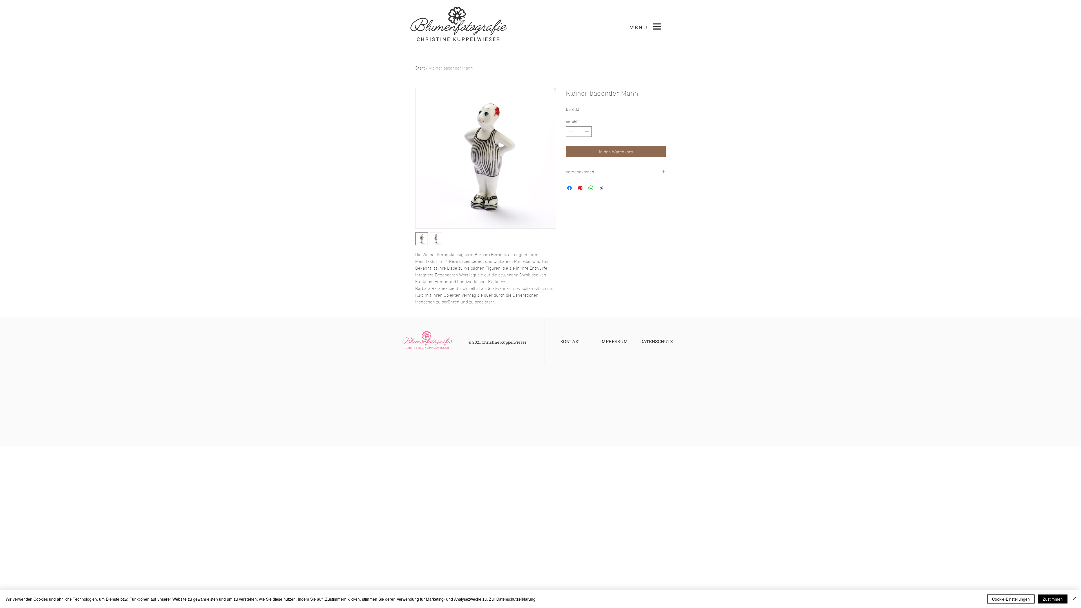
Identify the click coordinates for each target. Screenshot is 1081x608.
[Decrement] (570, 132)
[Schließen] (1074, 598)
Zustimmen (1053, 599)
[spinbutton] (579, 132)
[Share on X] (601, 188)
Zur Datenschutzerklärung (512, 599)
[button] (657, 26)
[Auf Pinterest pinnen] (580, 188)
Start (420, 67)
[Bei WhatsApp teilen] (591, 188)
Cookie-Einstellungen (1011, 599)
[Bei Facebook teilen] (569, 188)
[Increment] (587, 132)
